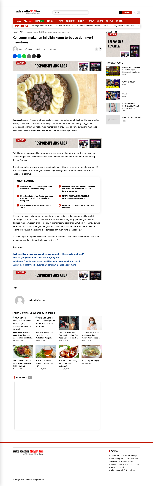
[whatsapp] (24, 56)
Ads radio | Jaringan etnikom (34, 480)
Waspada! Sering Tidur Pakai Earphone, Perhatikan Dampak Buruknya (36, 187)
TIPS (61, 21)
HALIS (124, 94)
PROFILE (109, 21)
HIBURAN (50, 21)
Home (18, 21)
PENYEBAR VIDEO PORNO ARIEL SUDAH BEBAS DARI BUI (130, 106)
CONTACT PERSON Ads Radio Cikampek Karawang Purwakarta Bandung (131, 69)
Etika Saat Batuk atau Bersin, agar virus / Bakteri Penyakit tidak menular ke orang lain (36, 198)
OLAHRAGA (70, 21)
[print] (29, 56)
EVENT (81, 21)
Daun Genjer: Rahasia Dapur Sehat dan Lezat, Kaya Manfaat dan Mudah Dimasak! (23, 335)
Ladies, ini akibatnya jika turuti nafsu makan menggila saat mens (44, 265)
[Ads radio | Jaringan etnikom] (28, 15)
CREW (91, 21)
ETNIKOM (119, 21)
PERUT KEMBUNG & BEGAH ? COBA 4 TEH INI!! (35, 206)
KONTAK (99, 21)
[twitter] (19, 56)
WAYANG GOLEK (128, 82)
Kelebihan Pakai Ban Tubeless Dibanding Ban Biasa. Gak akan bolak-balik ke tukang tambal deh (78, 188)
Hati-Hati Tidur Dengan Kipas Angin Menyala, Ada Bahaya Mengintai (69, 26)
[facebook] (15, 56)
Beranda (15, 32)
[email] (34, 56)
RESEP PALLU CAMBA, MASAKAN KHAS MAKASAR (78, 206)
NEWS (39, 21)
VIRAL (28, 21)
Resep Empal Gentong (90, 361)
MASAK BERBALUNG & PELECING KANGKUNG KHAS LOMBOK (75, 197)
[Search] (86, 12)
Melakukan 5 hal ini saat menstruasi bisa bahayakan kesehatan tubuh (47, 261)
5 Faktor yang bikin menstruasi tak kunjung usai (36, 257)
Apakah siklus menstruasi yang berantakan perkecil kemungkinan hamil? (48, 254)
